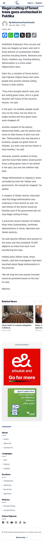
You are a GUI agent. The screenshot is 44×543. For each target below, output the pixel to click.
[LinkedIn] (24, 522)
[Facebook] (3, 522)
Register (39, 3)
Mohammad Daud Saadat (23, 22)
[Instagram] (16, 522)
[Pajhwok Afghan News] (17, 3)
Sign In (30, 3)
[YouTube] (11, 522)
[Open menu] (4, 3)
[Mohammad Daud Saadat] (5, 24)
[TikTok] (20, 522)
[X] (7, 522)
